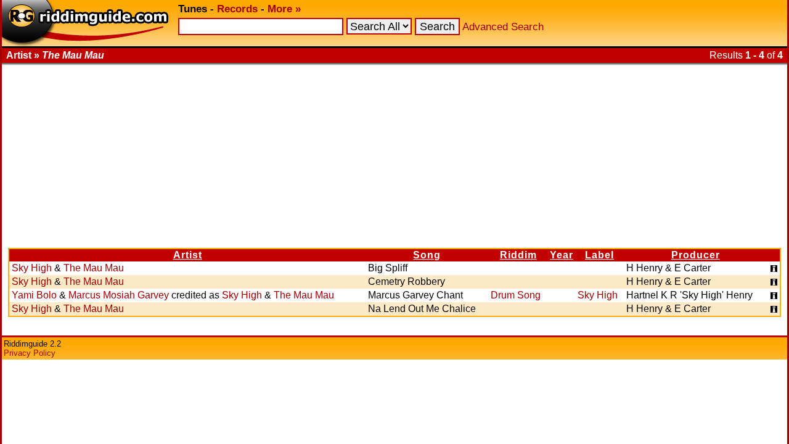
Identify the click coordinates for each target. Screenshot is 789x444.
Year (561, 255)
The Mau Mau (93, 268)
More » (284, 9)
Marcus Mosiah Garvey (118, 295)
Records (237, 9)
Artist (187, 255)
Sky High (32, 268)
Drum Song (516, 295)
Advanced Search (503, 27)
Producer (695, 255)
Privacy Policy (29, 353)
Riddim (518, 255)
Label (599, 255)
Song (427, 255)
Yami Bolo (34, 295)
